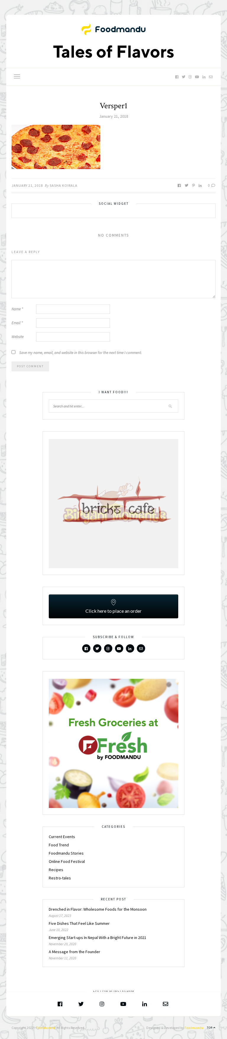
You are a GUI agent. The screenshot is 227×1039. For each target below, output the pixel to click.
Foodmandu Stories (66, 853)
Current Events (62, 836)
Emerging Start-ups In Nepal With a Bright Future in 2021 (97, 937)
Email (17, 322)
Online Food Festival (67, 861)
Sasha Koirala (63, 185)
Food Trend (59, 845)
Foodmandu (45, 1027)
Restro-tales (60, 878)
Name (17, 309)
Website (18, 336)
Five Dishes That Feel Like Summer (79, 923)
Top (210, 1028)
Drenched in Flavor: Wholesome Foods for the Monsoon (98, 909)
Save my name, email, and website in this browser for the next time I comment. (80, 352)
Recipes (56, 869)
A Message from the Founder (74, 951)
